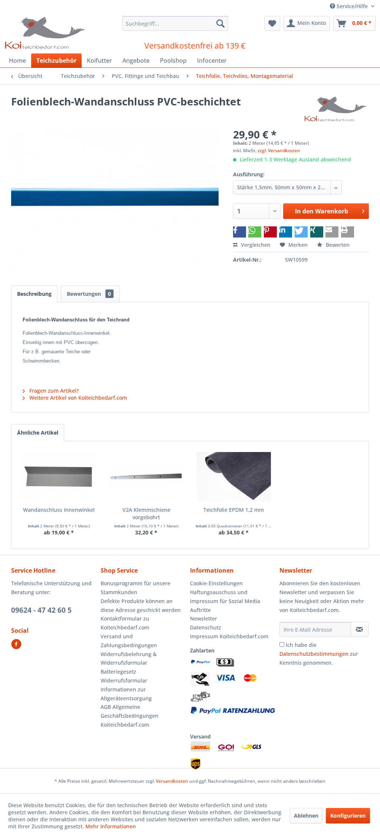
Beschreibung (34, 293)
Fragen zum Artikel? (53, 390)
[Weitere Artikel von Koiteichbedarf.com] (336, 109)
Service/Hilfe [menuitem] (352, 6)
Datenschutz (205, 627)
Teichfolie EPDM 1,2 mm (233, 509)
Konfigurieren (348, 815)
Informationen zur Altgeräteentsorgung (126, 694)
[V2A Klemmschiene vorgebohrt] (146, 477)
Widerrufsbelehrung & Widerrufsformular (129, 659)
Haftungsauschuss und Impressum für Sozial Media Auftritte (225, 601)
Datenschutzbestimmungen (313, 653)
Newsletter (203, 618)
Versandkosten (172, 781)
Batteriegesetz (118, 671)
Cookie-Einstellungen (216, 583)
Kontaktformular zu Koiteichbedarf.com (125, 623)
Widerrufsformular (124, 680)
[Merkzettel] (272, 23)
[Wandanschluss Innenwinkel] (59, 477)
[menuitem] (175, 23)
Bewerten (337, 244)
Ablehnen (306, 815)
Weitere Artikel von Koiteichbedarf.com (77, 397)
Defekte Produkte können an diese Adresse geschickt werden (141, 605)
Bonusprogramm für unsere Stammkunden (135, 588)
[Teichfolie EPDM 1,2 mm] (234, 477)
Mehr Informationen (110, 826)
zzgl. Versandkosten (279, 150)
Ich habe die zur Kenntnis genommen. (318, 653)
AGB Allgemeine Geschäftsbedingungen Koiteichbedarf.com (129, 715)
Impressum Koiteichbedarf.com (229, 636)
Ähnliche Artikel (37, 432)
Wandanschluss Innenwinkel (59, 509)
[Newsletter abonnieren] (359, 629)
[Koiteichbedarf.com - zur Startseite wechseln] (46, 32)
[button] (239, 232)
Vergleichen (255, 244)
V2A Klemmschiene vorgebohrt (146, 513)
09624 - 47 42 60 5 (41, 610)
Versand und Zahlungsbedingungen (129, 641)
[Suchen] (220, 23)
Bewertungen (89, 293)
